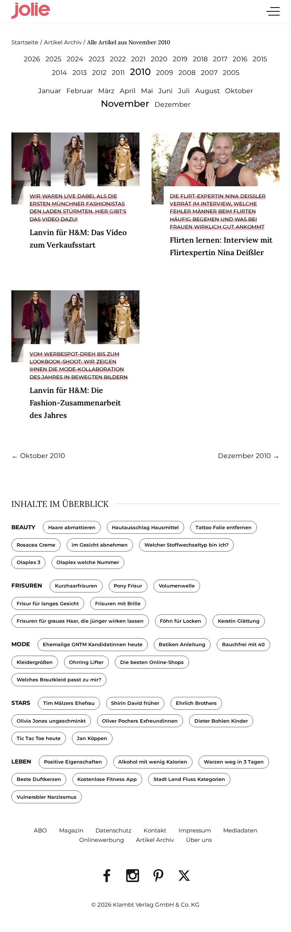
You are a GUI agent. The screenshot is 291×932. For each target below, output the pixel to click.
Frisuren (26, 585)
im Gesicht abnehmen (100, 545)
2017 (220, 59)
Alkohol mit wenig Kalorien (152, 762)
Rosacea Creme (36, 545)
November (125, 103)
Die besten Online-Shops (152, 662)
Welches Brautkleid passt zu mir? (59, 680)
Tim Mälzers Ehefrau (69, 703)
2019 (180, 59)
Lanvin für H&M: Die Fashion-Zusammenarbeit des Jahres (75, 402)
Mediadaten (240, 830)
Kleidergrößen (35, 662)
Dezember (173, 104)
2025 (53, 59)
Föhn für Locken (180, 621)
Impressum (194, 830)
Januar (49, 91)
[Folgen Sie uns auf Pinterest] (158, 875)
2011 (118, 72)
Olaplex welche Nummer (87, 562)
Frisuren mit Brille (118, 603)
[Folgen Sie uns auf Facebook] (106, 875)
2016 (240, 59)
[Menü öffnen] (273, 11)
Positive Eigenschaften (73, 762)
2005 (231, 72)
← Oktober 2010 (38, 456)
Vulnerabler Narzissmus (47, 797)
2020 (159, 59)
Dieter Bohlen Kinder (221, 721)
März (106, 91)
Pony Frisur (128, 586)
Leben (21, 761)
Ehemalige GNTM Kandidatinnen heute (92, 644)
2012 (99, 72)
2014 (59, 72)
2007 (209, 72)
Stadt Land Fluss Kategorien (189, 779)
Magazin (71, 830)
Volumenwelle (177, 586)
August (207, 91)
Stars (20, 702)
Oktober (239, 91)
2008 (187, 72)
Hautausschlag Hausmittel (145, 527)
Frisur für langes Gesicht (48, 603)
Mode (20, 644)
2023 (97, 59)
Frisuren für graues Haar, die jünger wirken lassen (80, 621)
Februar (79, 91)
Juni (165, 91)
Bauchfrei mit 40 (243, 644)
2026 (32, 59)
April (128, 91)
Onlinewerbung (101, 839)
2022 (118, 59)
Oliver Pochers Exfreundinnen (140, 721)
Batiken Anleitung (182, 644)
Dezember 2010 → (249, 456)
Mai (147, 91)
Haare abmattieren (71, 527)
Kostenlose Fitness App (107, 779)
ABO (40, 830)
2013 (79, 72)
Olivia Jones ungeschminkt (51, 721)
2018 (200, 59)
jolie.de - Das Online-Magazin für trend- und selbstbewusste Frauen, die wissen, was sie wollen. (30, 11)
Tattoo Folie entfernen (224, 527)
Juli (184, 91)
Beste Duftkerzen (39, 779)
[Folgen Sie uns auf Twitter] (184, 875)
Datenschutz (113, 830)
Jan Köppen (92, 738)
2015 (260, 59)
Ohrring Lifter (86, 662)
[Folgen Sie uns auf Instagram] (132, 875)
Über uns (199, 839)
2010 (140, 71)
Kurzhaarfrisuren (76, 586)
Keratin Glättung (239, 621)
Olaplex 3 (28, 562)
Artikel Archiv (155, 839)
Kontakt (155, 830)
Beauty (23, 527)
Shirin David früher (135, 703)
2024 (75, 59)
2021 (138, 59)
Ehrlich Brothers (196, 703)
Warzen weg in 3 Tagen (234, 762)
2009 (164, 72)
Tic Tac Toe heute (39, 738)
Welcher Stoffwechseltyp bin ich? (186, 545)
